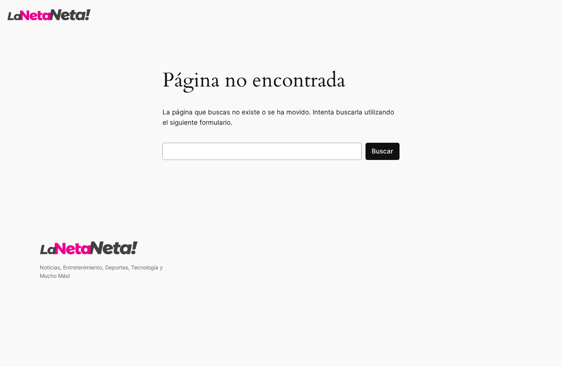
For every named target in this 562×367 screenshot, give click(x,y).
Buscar (382, 151)
